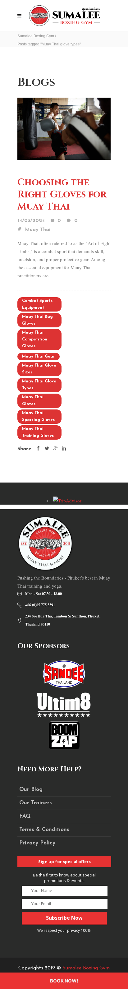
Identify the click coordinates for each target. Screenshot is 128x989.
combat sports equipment (37, 304)
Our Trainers (35, 803)
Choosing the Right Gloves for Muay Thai (62, 194)
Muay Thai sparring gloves (38, 416)
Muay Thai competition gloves (34, 339)
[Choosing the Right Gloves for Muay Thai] (64, 128)
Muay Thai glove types (39, 384)
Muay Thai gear (38, 356)
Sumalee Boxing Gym (35, 36)
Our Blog (31, 789)
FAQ (24, 816)
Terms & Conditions (44, 829)
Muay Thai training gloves (38, 432)
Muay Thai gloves (32, 400)
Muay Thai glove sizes (39, 368)
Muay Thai (37, 229)
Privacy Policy (37, 843)
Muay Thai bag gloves (37, 320)
